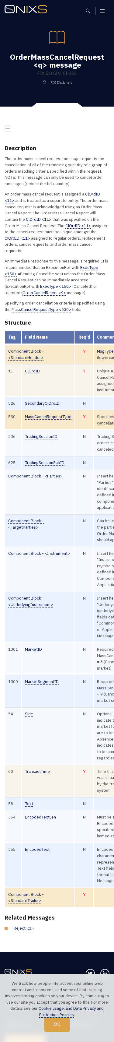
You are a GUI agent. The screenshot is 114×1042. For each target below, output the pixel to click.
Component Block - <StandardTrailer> (26, 897)
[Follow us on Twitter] (90, 973)
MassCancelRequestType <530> (41, 309)
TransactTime (37, 771)
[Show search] (90, 11)
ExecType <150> (55, 286)
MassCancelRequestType (48, 416)
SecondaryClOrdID (42, 403)
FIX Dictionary (61, 82)
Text (29, 803)
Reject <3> (24, 928)
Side (29, 713)
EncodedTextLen (40, 817)
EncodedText (37, 849)
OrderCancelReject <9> (44, 292)
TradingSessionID (41, 436)
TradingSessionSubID (44, 462)
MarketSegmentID (42, 681)
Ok (57, 1024)
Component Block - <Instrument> (39, 553)
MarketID (33, 649)
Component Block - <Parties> (35, 476)
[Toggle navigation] (8, 128)
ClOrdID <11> (38, 219)
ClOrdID (32, 371)
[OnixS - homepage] (27, 10)
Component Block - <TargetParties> (26, 524)
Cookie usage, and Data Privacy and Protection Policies (71, 1011)
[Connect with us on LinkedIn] (104, 973)
